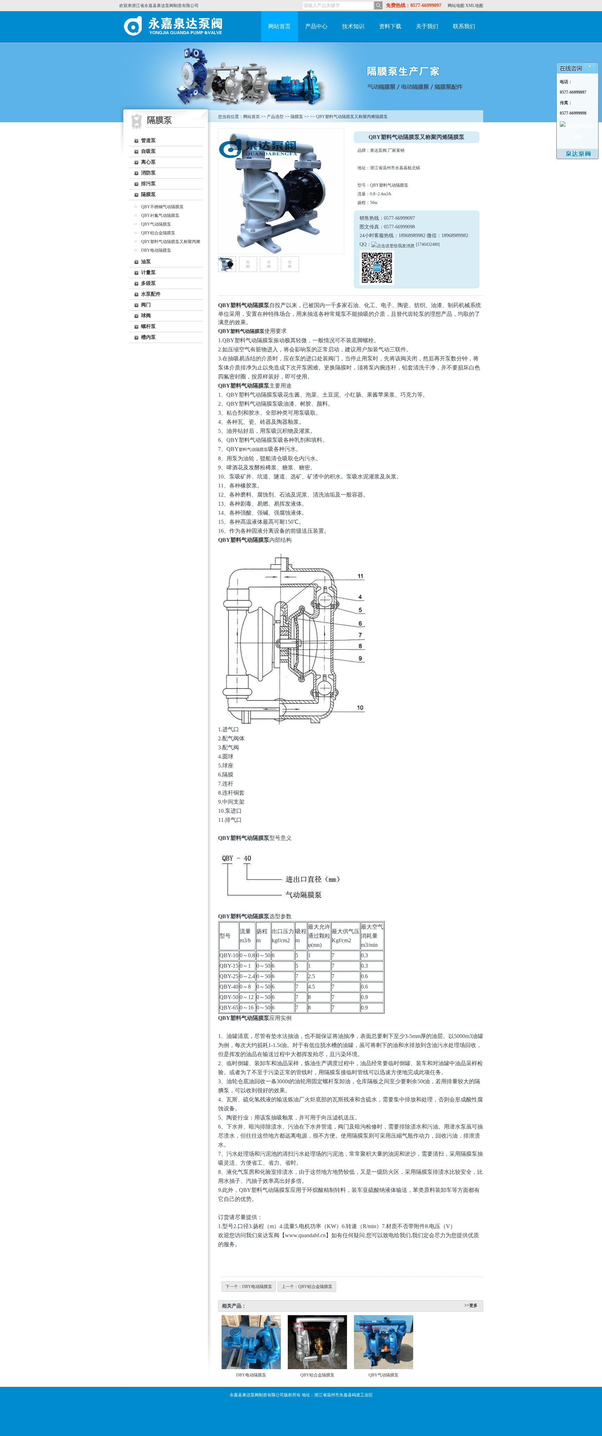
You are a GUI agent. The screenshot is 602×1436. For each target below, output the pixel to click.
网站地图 (456, 5)
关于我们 (427, 26)
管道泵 (148, 140)
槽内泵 (148, 337)
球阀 (146, 315)
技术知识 (353, 26)
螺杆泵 (148, 326)
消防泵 (148, 172)
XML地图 (474, 5)
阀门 (146, 304)
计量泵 (148, 272)
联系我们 (464, 26)
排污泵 (148, 183)
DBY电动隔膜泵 (156, 250)
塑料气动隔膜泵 (247, 331)
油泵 (146, 261)
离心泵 (148, 162)
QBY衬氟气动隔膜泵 (160, 215)
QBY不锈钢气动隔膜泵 (162, 206)
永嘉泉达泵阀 (175, 26)
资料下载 (390, 26)
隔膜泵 (148, 194)
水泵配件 (151, 294)
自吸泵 (148, 151)
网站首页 (279, 26)
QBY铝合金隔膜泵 (158, 233)
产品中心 (316, 26)
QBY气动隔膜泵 (156, 224)
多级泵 (148, 283)
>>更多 (471, 1305)
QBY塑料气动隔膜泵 (389, 185)
